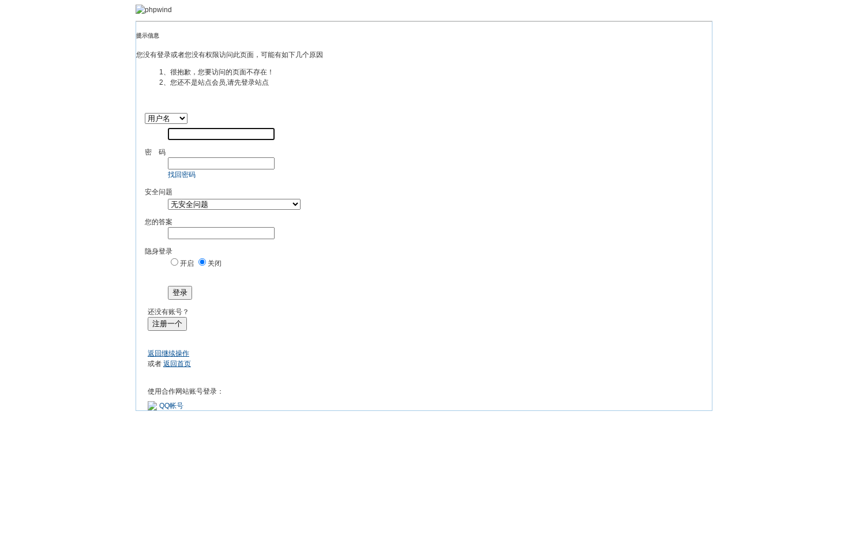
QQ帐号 (171, 406)
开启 (187, 263)
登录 (179, 292)
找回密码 (182, 175)
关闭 (215, 263)
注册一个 (167, 323)
